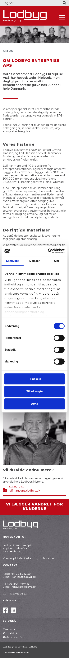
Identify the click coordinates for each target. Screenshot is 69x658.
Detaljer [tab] (34, 260)
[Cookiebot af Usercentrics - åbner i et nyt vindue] (49, 250)
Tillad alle (34, 378)
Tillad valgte (34, 391)
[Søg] (64, 3)
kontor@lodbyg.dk (24, 576)
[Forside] (29, 16)
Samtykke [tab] (12, 260)
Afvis (34, 403)
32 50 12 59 (23, 573)
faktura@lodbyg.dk (24, 586)
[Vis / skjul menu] (61, 17)
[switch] (59, 338)
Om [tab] (56, 260)
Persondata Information (16, 652)
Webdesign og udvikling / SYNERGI (20, 647)
